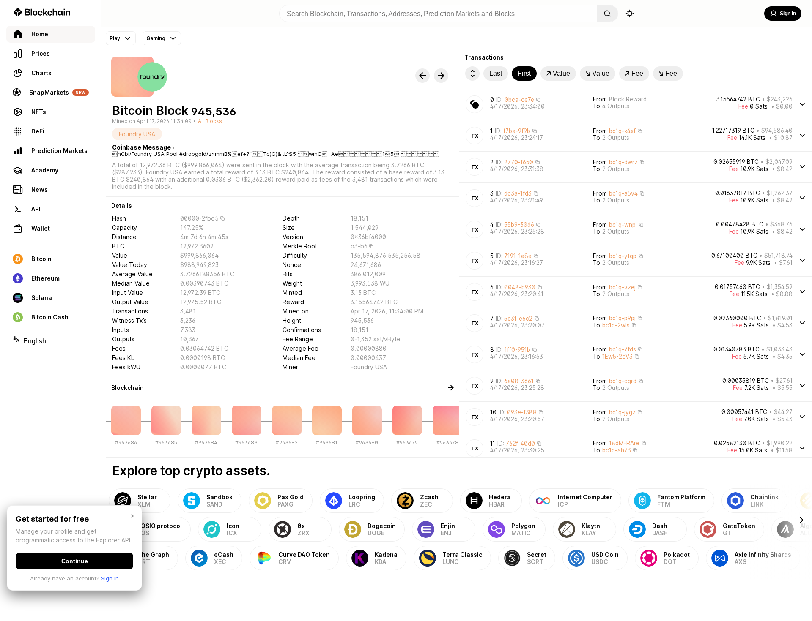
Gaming (155, 38)
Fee (637, 73)
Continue (74, 561)
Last (495, 73)
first (524, 73)
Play (115, 38)
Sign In (788, 13)
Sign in (110, 578)
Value (561, 73)
